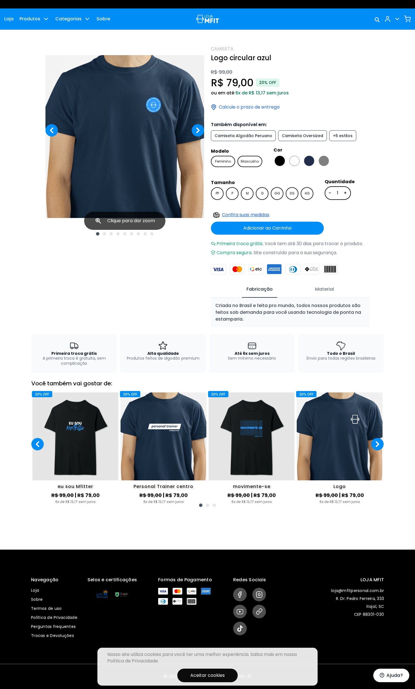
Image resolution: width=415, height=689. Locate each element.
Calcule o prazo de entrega (249, 107)
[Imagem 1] (97, 234)
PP (217, 193)
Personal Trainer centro (163, 486)
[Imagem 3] (111, 234)
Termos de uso (46, 608)
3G (292, 193)
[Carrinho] (407, 19)
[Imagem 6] (131, 234)
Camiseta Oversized (302, 136)
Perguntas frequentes (53, 626)
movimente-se (251, 486)
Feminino (223, 161)
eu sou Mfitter (75, 486)
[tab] (259, 289)
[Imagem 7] (138, 234)
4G (307, 193)
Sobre (103, 19)
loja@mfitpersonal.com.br (357, 590)
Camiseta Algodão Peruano (243, 136)
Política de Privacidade (54, 617)
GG (277, 193)
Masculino (250, 161)
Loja (9, 19)
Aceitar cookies (207, 675)
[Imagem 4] (118, 234)
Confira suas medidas (245, 214)
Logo (339, 486)
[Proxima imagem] (198, 130)
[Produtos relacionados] (200, 505)
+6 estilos (343, 136)
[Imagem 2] (104, 234)
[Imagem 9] (152, 234)
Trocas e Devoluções (52, 635)
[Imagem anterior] (51, 130)
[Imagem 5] (124, 234)
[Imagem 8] (145, 234)
